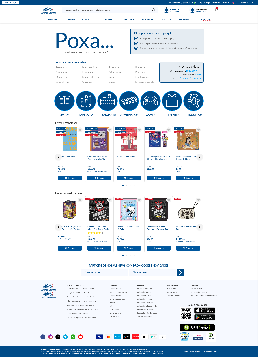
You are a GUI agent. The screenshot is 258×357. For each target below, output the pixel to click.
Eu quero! (180, 272)
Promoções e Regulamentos (147, 313)
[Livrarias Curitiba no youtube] (80, 337)
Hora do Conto (115, 302)
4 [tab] (131, 185)
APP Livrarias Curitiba (117, 299)
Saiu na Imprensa (115, 313)
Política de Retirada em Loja (147, 306)
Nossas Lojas (171, 289)
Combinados (142, 76)
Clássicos (87, 81)
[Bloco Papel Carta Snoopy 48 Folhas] (129, 209)
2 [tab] (126, 185)
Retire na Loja (114, 309)
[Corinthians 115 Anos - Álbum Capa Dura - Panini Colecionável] (99, 209)
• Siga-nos (227, 3)
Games (150, 114)
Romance (140, 72)
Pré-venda (205, 19)
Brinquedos (88, 19)
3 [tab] (128, 185)
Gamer (112, 81)
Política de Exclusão (144, 296)
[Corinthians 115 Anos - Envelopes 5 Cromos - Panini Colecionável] (159, 209)
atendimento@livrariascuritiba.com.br (204, 296)
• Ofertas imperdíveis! (245, 3)
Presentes (165, 19)
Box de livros (62, 81)
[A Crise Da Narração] (70, 139)
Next (199, 157)
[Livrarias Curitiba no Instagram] (50, 337)
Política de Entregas (144, 292)
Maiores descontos (92, 76)
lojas (111, 76)
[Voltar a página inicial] (48, 10)
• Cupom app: (209, 3)
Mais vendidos (89, 67)
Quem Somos (172, 292)
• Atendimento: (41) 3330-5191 (180, 3)
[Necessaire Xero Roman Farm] (188, 209)
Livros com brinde (144, 81)
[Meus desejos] (80, 129)
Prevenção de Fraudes (145, 309)
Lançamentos (185, 19)
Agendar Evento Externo (118, 292)
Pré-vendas (61, 67)
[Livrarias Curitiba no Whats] (73, 337)
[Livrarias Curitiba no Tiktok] (57, 337)
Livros (71, 19)
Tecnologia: (210, 351)
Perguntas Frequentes (190, 78)
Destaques (61, 72)
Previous (58, 157)
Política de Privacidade (145, 302)
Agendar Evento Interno (118, 296)
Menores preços (64, 76)
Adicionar (70, 178)
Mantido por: (192, 351)
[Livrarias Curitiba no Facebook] (42, 337)
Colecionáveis (109, 19)
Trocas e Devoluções (144, 316)
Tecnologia (147, 19)
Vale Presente (114, 316)
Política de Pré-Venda (144, 299)
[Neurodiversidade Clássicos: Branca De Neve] (188, 139)
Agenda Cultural (115, 289)
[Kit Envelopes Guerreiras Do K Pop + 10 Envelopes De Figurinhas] (159, 139)
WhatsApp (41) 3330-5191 (200, 292)
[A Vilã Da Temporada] (129, 139)
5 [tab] (134, 185)
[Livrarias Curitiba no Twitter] (65, 337)
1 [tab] (123, 185)
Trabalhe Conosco (173, 296)
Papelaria (129, 19)
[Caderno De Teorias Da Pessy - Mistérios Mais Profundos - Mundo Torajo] (99, 139)
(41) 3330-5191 (193, 71)
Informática (88, 72)
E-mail (198, 74)
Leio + (112, 306)
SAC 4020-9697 (196, 289)
